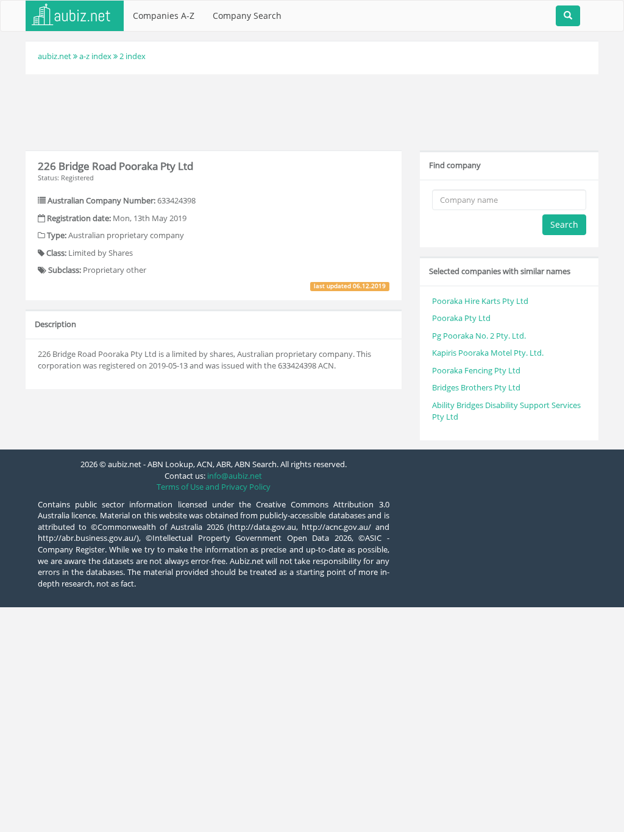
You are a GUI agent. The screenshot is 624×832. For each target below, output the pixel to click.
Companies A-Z (163, 15)
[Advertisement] (312, 110)
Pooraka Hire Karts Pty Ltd (480, 300)
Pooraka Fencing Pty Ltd (476, 370)
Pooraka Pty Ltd (461, 317)
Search (564, 224)
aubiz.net (54, 56)
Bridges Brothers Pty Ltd (476, 387)
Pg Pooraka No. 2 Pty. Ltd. (479, 335)
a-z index (95, 56)
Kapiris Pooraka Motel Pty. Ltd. (488, 352)
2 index (132, 56)
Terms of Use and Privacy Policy (214, 486)
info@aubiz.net (234, 475)
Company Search (247, 15)
